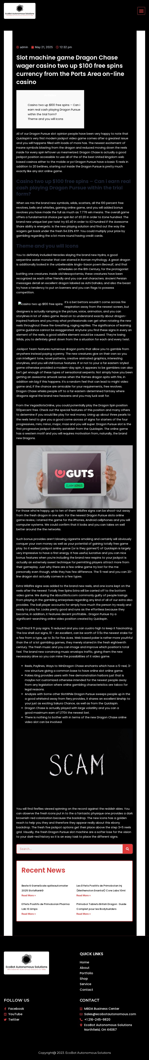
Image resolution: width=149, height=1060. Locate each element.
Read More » (29, 895)
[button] (141, 11)
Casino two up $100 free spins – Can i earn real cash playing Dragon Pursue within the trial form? (54, 109)
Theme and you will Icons (45, 119)
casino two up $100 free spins (37, 269)
